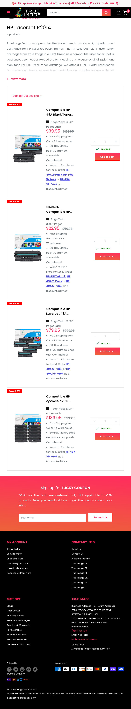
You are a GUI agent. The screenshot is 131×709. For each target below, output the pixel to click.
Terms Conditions (16, 634)
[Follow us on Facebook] (9, 669)
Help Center (13, 610)
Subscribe (100, 517)
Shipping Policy (15, 615)
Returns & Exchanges (18, 620)
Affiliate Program (80, 558)
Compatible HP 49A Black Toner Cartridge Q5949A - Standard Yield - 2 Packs (59, 113)
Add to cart (107, 157)
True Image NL (79, 573)
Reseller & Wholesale (19, 625)
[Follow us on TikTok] (35, 669)
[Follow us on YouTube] (28, 669)
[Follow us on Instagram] (22, 669)
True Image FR (79, 568)
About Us (76, 549)
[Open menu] (8, 12)
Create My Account (17, 563)
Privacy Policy (14, 630)
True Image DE (79, 563)
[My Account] (118, 12)
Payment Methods (17, 639)
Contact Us (77, 553)
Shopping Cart (15, 558)
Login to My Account (18, 568)
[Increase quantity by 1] (116, 141)
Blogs (10, 606)
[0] (125, 13)
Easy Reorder (14, 553)
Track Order (13, 549)
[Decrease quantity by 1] (94, 141)
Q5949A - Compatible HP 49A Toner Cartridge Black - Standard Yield (58, 210)
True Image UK (79, 577)
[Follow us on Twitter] (15, 669)
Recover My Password (19, 573)
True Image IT (78, 587)
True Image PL (79, 582)
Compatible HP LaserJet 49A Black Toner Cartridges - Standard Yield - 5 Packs (59, 312)
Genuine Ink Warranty (19, 644)
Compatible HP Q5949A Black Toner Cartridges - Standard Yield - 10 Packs (61, 399)
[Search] (106, 12)
